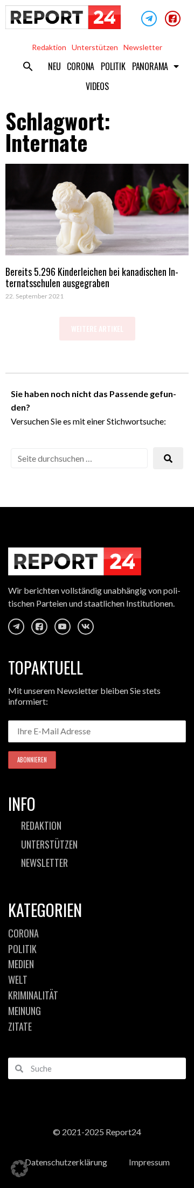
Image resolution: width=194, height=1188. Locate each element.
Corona (80, 66)
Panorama (150, 66)
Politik (113, 66)
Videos (97, 86)
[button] (28, 66)
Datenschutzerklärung (66, 1162)
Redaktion (49, 47)
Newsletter (142, 47)
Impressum (149, 1162)
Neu (54, 66)
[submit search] (168, 458)
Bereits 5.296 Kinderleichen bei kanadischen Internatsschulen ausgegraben (91, 277)
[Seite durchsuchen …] (79, 458)
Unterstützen (95, 47)
